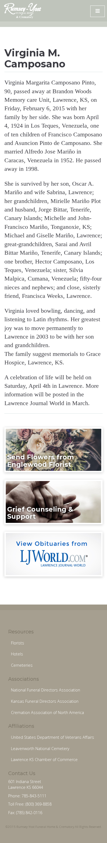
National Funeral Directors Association (45, 690)
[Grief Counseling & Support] (53, 502)
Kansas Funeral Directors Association (44, 701)
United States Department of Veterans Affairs (52, 737)
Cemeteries (22, 665)
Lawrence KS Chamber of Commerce (44, 759)
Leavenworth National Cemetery (40, 748)
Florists (17, 643)
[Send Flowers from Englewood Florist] (53, 449)
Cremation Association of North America (47, 712)
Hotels (17, 654)
